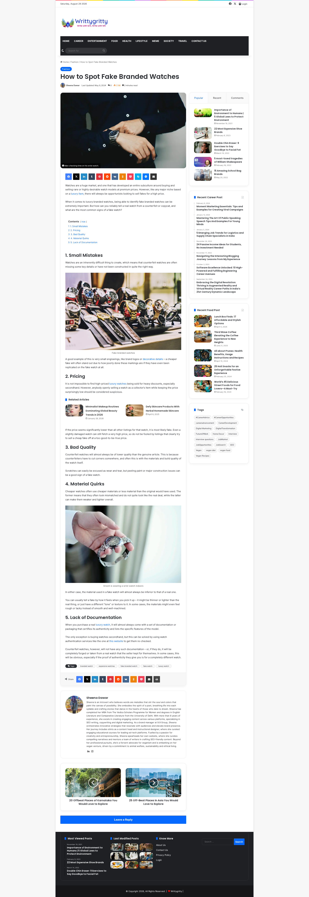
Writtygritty (176, 891)
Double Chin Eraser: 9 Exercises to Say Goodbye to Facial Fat (227, 146)
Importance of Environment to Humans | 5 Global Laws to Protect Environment (228, 115)
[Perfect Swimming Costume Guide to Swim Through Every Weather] (146, 847)
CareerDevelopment (228, 423)
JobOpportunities (203, 445)
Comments (237, 97)
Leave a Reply (123, 819)
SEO (232, 445)
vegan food (225, 450)
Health (126, 41)
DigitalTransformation (225, 428)
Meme (155, 41)
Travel (182, 41)
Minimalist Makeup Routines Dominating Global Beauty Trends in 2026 (102, 410)
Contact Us (199, 41)
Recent (217, 97)
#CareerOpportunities (224, 417)
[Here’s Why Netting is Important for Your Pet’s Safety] (117, 856)
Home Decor (218, 434)
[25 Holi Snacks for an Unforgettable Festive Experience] (203, 371)
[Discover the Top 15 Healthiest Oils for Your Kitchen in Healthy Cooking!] (131, 865)
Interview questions (204, 439)
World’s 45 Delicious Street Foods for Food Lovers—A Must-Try (227, 385)
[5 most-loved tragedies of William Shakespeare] (203, 162)
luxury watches (117, 383)
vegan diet (210, 450)
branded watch (86, 666)
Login (159, 860)
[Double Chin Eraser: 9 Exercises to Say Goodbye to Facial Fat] (203, 147)
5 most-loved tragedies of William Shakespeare (228, 160)
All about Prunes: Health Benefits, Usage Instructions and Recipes (229, 354)
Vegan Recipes (202, 456)
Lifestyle (142, 41)
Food (114, 41)
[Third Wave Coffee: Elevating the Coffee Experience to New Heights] (203, 336)
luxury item (77, 193)
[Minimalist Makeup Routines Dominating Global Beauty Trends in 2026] (74, 410)
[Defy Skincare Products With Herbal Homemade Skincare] (134, 410)
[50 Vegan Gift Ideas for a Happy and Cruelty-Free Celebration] (131, 847)
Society (169, 41)
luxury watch (103, 624)
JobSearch (221, 445)
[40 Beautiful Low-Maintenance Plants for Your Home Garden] (131, 856)
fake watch (147, 666)
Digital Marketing (203, 428)
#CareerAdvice (203, 417)
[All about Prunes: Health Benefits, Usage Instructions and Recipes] (203, 355)
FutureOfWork (202, 434)
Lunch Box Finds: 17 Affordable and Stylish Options (227, 320)
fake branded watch (129, 666)
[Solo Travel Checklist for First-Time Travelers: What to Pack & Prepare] (117, 847)
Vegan (198, 450)
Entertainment (97, 41)
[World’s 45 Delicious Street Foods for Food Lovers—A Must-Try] (203, 386)
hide (83, 221)
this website (116, 641)
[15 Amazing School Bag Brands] (203, 175)
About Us (161, 845)
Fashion (75, 62)
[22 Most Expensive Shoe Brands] (203, 133)
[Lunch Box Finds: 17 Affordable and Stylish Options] (203, 321)
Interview (233, 434)
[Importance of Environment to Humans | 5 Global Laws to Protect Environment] (203, 112)
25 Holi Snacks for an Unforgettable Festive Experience (227, 370)
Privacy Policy (163, 855)
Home (66, 41)
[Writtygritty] (84, 22)
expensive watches (107, 666)
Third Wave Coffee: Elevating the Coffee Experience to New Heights (226, 337)
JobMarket (223, 439)
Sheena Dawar (73, 85)
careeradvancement (205, 423)
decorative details (153, 359)
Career (78, 41)
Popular (198, 97)
